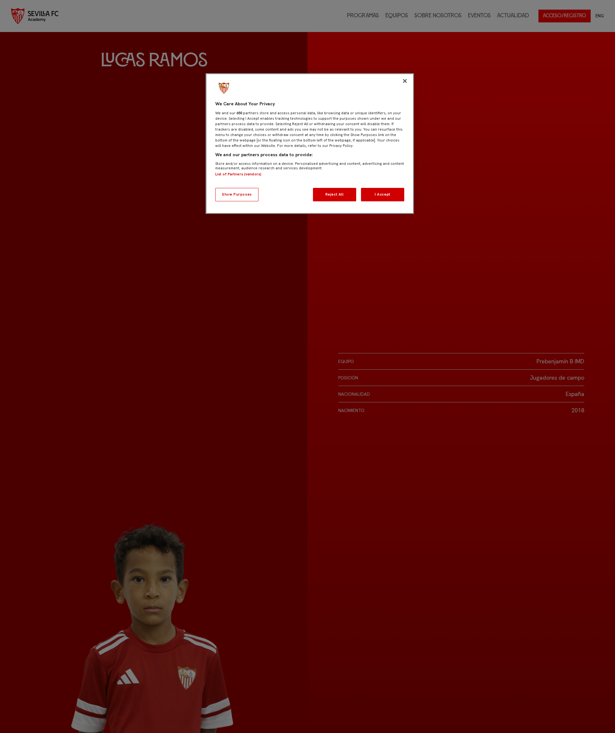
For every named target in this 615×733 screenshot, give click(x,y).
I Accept (382, 194)
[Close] (405, 81)
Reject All (334, 194)
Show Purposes (236, 194)
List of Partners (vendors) (238, 174)
